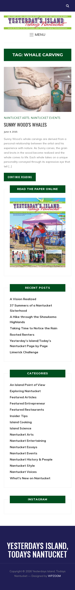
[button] (37, 34)
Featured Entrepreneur (27, 403)
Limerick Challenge (24, 352)
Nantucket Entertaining (28, 441)
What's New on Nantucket (30, 478)
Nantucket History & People (31, 459)
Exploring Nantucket (25, 391)
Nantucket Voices (23, 472)
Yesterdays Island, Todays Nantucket (37, 550)
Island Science (20, 428)
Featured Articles (23, 397)
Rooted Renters (22, 334)
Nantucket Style (22, 465)
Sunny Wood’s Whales (25, 124)
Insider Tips (19, 416)
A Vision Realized (23, 299)
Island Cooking (21, 422)
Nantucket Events (45, 118)
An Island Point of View (27, 385)
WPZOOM (54, 576)
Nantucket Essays (23, 447)
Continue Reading (20, 177)
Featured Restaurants (27, 409)
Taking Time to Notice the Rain (33, 328)
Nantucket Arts (16, 118)
